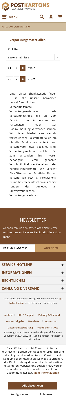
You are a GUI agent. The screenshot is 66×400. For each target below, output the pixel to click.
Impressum (51, 321)
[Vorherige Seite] (16, 68)
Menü (13, 17)
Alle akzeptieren (32, 385)
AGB (56, 327)
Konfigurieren (19, 394)
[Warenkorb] (60, 16)
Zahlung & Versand (49, 315)
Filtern (15, 49)
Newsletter (34, 321)
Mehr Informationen (46, 372)
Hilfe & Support (25, 315)
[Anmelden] (51, 16)
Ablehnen (46, 394)
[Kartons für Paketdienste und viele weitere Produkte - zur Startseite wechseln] (17, 5)
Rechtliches (43, 327)
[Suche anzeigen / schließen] (40, 16)
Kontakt (8, 315)
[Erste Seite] (9, 68)
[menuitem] (9, 16)
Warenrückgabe (15, 321)
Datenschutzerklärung (20, 327)
